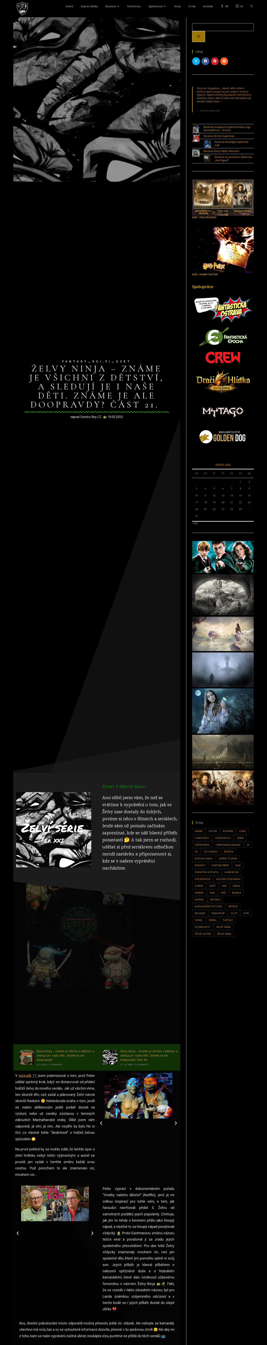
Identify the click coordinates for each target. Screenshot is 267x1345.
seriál (213, 920)
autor (213, 831)
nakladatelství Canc (208, 906)
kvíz (223, 892)
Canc (242, 831)
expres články (228, 858)
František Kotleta (207, 872)
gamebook (231, 872)
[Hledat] (198, 36)
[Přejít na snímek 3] (142, 1176)
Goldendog (202, 879)
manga (236, 892)
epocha (229, 851)
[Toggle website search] (252, 6)
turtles (228, 920)
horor (199, 886)
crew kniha (202, 844)
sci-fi (234, 913)
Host (212, 886)
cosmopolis (223, 838)
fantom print (220, 865)
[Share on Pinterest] (215, 61)
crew (240, 838)
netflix (233, 906)
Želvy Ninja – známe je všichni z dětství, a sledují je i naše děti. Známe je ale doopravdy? (65, 1055)
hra (224, 886)
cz (248, 844)
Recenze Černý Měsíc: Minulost (221, 151)
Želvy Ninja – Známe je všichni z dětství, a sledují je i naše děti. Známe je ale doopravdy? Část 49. (149, 1055)
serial (198, 920)
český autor (203, 933)
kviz (212, 892)
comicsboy (202, 838)
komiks (199, 892)
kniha (236, 886)
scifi (246, 913)
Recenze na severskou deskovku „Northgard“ (233, 158)
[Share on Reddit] (224, 61)
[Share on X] (196, 61)
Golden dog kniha (228, 879)
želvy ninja (224, 933)
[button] (101, 1122)
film (238, 865)
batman (228, 831)
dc (196, 851)
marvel (199, 899)
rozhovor (218, 913)
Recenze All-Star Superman (219, 136)
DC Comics (211, 851)
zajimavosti (202, 927)
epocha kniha (204, 858)
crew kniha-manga (228, 844)
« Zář (195, 523)
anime (198, 831)
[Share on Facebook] (205, 61)
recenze (200, 913)
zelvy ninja (223, 927)
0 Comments (55, 1064)
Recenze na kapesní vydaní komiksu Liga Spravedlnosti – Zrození (226, 128)
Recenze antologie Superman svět (231, 143)
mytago (215, 899)
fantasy (200, 865)
